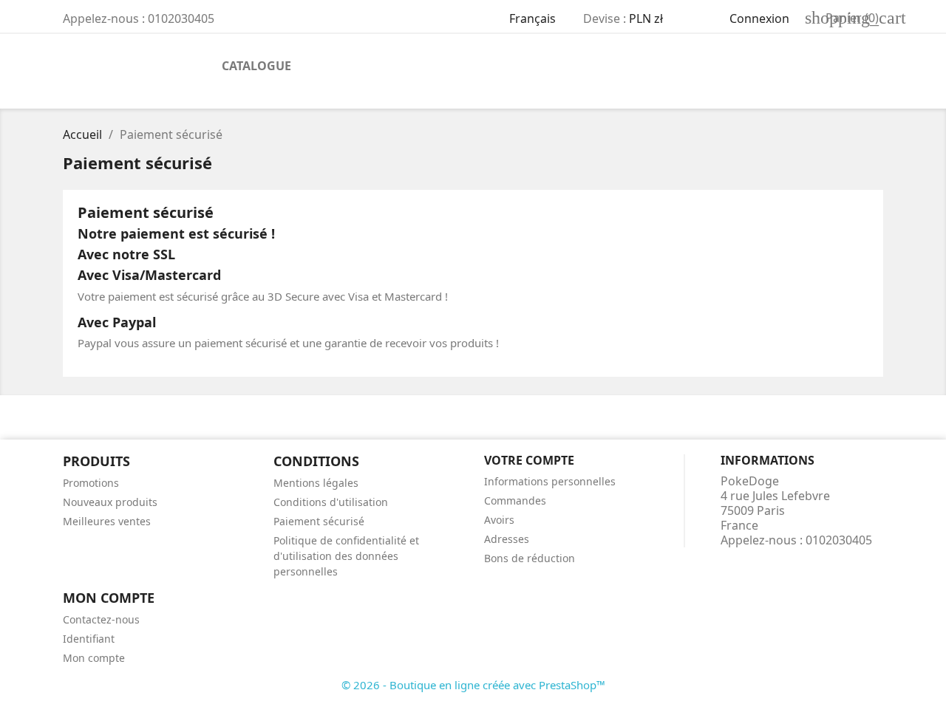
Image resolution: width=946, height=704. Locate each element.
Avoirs (499, 520)
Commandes (515, 500)
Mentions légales (315, 483)
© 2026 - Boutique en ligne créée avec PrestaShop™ (473, 684)
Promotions (91, 483)
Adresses (506, 539)
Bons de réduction (529, 558)
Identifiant (89, 639)
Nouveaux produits (110, 502)
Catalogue (256, 66)
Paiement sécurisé (318, 521)
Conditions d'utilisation (330, 502)
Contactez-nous (101, 619)
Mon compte (94, 658)
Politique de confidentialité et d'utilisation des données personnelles (346, 555)
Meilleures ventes (107, 521)
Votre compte (529, 460)
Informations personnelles (550, 481)
